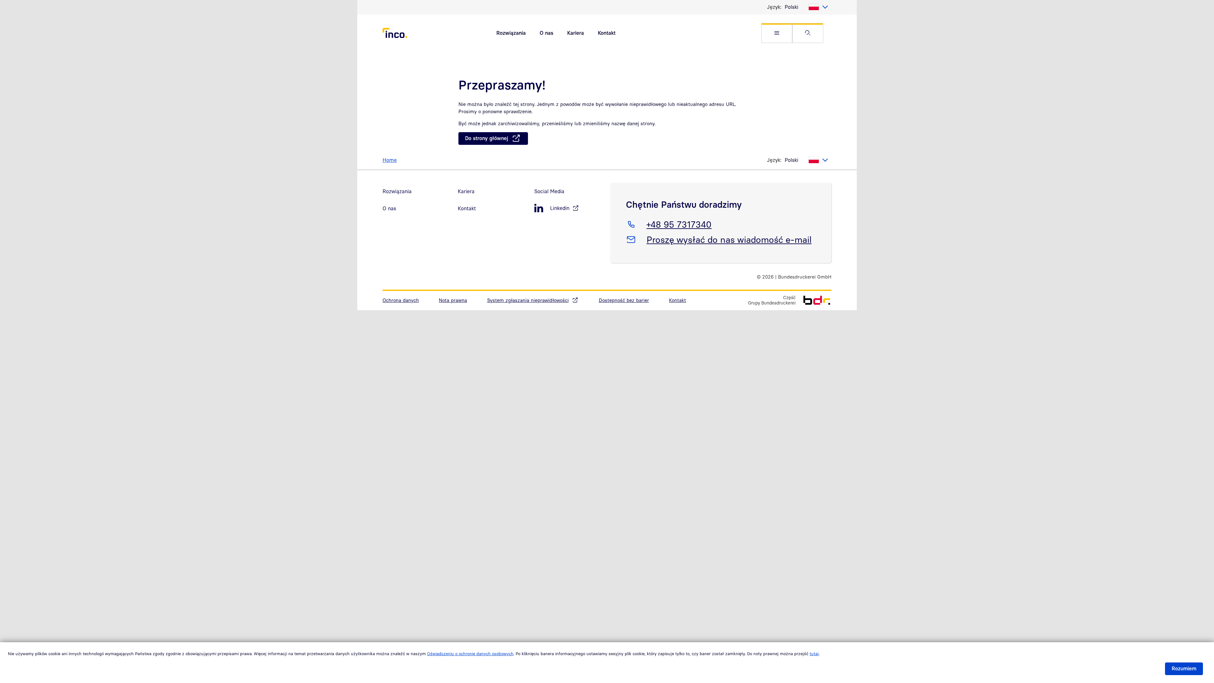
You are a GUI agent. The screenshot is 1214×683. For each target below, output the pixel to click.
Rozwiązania (511, 33)
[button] (776, 33)
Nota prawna (453, 300)
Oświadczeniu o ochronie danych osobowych (470, 653)
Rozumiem (1184, 668)
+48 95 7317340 (679, 224)
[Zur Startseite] (813, 299)
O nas (546, 33)
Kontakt (607, 33)
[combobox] (806, 7)
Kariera (575, 33)
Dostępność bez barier (624, 300)
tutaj (814, 653)
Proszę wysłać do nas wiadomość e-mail (729, 239)
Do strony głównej (486, 138)
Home (390, 160)
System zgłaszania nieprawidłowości (528, 300)
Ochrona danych (401, 300)
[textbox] (806, 7)
